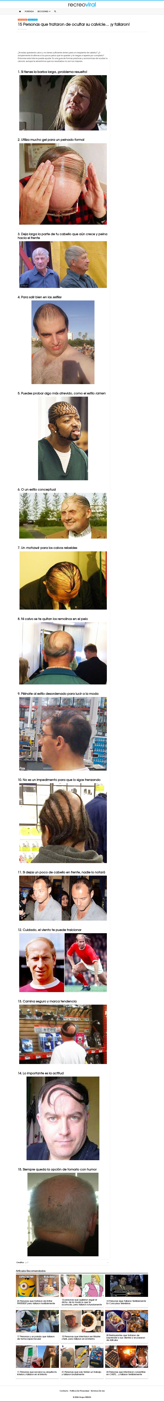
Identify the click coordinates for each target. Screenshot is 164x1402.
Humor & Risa (33, 19)
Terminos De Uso (98, 1391)
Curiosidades (22, 19)
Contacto (64, 1391)
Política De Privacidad (79, 1391)
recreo (82, 4)
